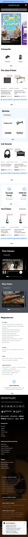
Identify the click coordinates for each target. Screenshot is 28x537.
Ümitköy (4, 351)
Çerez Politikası (4, 466)
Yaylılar (2, 434)
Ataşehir (4, 326)
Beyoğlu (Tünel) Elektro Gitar (9, 333)
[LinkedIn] (11, 406)
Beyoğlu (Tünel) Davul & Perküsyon (10, 331)
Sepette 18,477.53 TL (21, 99)
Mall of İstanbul (5, 342)
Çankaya (4, 360)
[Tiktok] (17, 406)
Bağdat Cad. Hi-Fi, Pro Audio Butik (15, 326)
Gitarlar (2, 430)
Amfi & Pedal (4, 432)
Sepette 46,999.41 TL (21, 173)
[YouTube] (8, 406)
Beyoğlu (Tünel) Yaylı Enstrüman (10, 339)
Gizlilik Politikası (4, 464)
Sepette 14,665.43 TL (8, 238)
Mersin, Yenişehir (6, 372)
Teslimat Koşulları (5, 452)
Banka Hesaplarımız (5, 450)
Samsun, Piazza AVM (7, 374)
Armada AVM (5, 349)
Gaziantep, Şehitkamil (7, 371)
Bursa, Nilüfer (13, 369)
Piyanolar (3, 426)
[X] (5, 406)
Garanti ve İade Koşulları (7, 448)
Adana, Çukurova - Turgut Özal (9, 367)
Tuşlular (3, 428)
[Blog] (23, 406)
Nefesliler (3, 436)
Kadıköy (12, 340)
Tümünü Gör (22, 209)
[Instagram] (14, 406)
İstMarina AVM (5, 340)
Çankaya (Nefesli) (18, 358)
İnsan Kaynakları (5, 446)
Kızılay (22, 349)
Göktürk (21, 339)
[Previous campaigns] (2, 29)
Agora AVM (5, 358)
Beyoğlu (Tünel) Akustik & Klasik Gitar (11, 330)
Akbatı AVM (11, 324)
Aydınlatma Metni (5, 468)
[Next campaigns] (25, 29)
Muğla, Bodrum (14, 372)
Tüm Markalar (7, 115)
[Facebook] (2, 406)
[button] (11, 104)
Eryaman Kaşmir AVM (15, 349)
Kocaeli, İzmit (17, 371)
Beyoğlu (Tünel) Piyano (7, 337)
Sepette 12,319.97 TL (8, 99)
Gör (21, 272)
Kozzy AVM (17, 340)
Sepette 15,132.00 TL (8, 173)
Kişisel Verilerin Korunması (7, 462)
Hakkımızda (3, 444)
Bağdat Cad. (5, 328)
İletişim (2, 454)
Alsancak (11, 358)
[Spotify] (20, 406)
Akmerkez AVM (19, 324)
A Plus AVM (5, 324)
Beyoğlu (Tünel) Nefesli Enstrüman (10, 335)
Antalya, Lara (6, 369)
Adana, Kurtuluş (21, 367)
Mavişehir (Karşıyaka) (12, 360)
